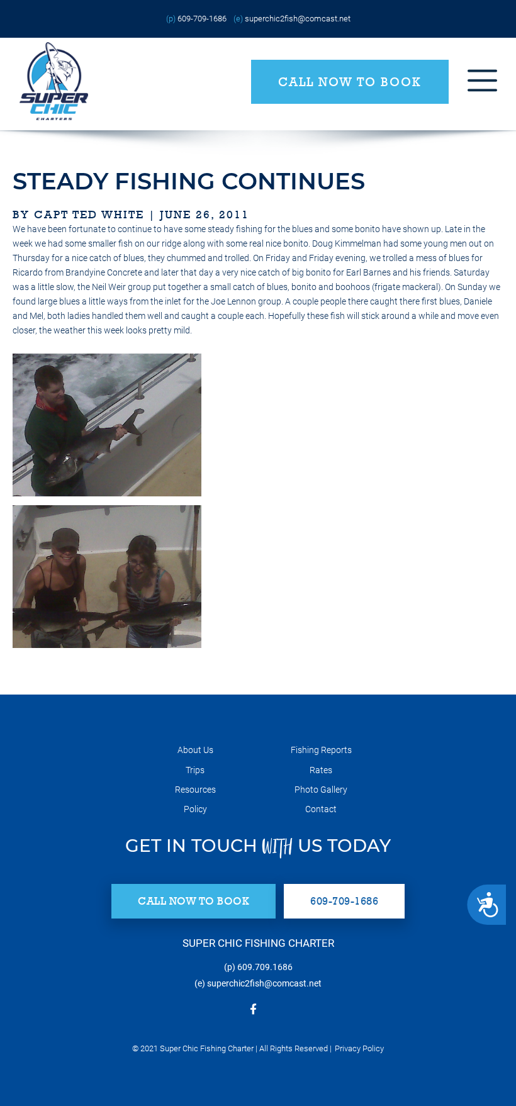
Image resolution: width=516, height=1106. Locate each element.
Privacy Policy (359, 1048)
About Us (195, 750)
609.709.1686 (265, 967)
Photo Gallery (320, 790)
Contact (321, 809)
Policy (195, 809)
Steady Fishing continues (189, 181)
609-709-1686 (202, 18)
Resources (195, 790)
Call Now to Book (350, 81)
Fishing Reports (321, 750)
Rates (321, 770)
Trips (195, 770)
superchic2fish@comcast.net (298, 18)
